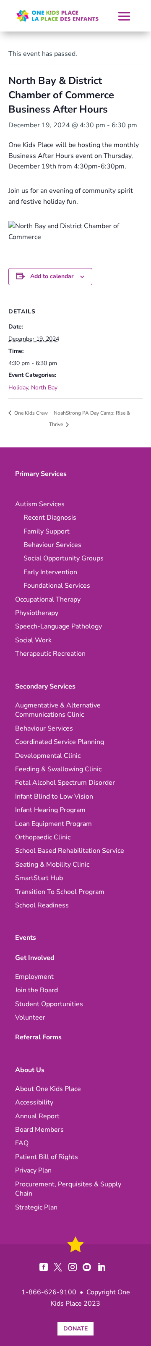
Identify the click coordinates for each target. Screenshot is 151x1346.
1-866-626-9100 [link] (48, 1292)
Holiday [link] (18, 388)
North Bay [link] (44, 388)
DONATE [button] (75, 1329)
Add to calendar (51, 276)
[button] (124, 16)
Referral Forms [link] (38, 1037)
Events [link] (25, 937)
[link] (57, 15)
